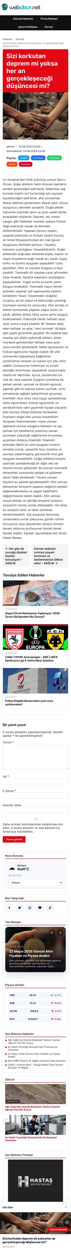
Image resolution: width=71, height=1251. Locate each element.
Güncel (20, 39)
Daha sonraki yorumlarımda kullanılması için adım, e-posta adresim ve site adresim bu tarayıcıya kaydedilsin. (33, 827)
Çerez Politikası (28, 26)
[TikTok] (50, 908)
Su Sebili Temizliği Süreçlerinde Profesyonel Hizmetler (32, 1048)
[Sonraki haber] (60, 933)
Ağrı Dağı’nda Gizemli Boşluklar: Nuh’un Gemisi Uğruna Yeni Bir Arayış (34, 1041)
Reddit (12, 164)
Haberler (8, 39)
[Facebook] (9, 908)
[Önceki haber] (52, 933)
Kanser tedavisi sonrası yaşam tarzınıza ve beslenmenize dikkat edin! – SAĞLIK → (48, 556)
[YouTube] (40, 908)
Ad (6, 776)
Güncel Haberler (23, 18)
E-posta (9, 791)
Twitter (23, 158)
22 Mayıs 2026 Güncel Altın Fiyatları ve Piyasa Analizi (34, 1055)
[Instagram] (29, 908)
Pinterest (25, 164)
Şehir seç (15, 875)
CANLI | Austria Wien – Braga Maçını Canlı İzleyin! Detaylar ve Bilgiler (35, 1066)
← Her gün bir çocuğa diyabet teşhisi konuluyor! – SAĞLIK (16, 556)
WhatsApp (54, 158)
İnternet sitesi (12, 805)
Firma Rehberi (49, 18)
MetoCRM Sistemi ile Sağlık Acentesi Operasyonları (37, 1060)
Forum (49, 26)
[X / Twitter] (19, 908)
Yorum (8, 742)
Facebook (38, 158)
